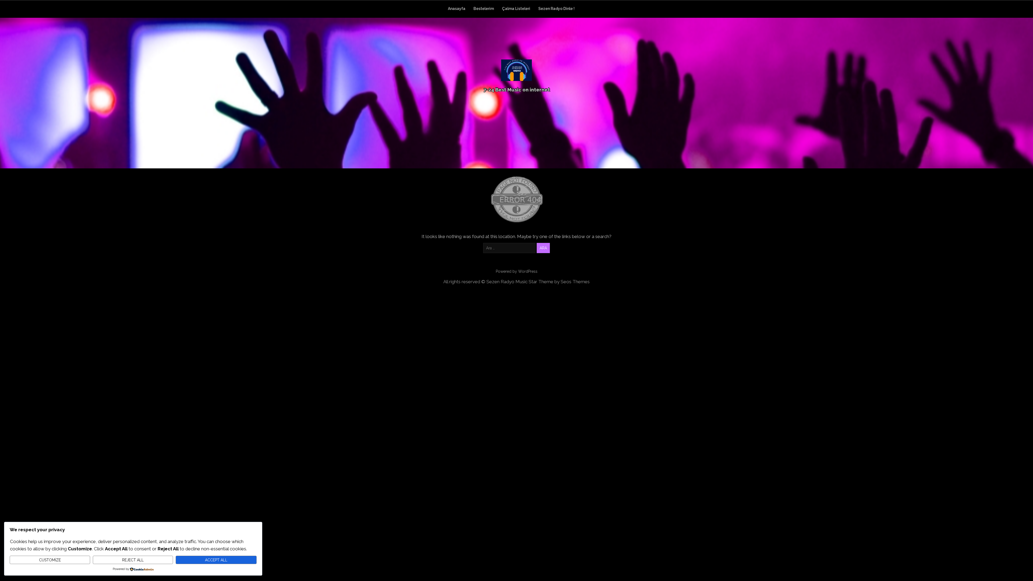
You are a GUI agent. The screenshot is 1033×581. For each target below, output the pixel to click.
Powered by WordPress (516, 271)
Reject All (133, 560)
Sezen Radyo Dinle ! (556, 8)
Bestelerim (483, 8)
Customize (50, 560)
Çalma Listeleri (516, 8)
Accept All (216, 560)
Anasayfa (456, 8)
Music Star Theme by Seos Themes (552, 281)
